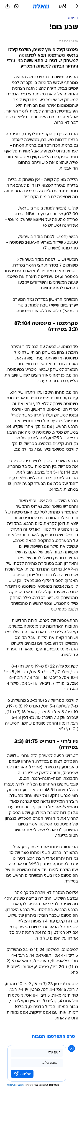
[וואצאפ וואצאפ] (16, 6)
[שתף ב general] (7, 6)
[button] (62, 6)
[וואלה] (41, 6)
